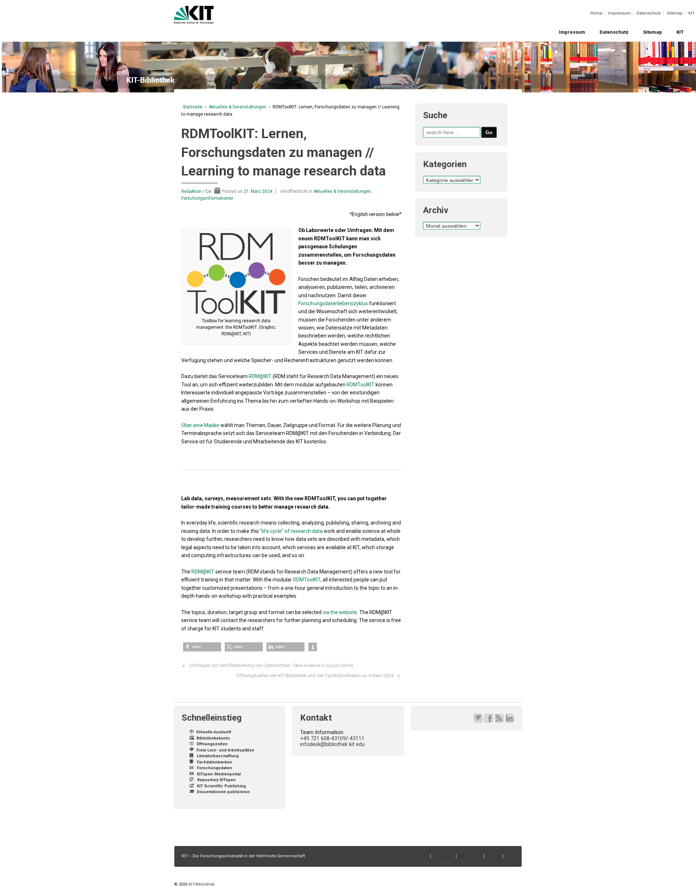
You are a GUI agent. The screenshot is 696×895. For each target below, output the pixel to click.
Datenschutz (649, 13)
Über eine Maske (200, 425)
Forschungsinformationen (207, 198)
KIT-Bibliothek (201, 884)
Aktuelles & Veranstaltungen (237, 106)
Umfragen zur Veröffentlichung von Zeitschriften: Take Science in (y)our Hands (271, 665)
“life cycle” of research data (291, 531)
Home (596, 13)
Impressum (619, 13)
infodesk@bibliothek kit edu (332, 744)
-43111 (356, 738)
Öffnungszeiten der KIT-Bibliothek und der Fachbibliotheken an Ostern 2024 (314, 675)
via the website (340, 612)
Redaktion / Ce (196, 191)
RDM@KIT (260, 376)
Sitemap (675, 13)
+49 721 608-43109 (323, 738)
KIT (691, 13)
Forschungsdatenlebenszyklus (333, 303)
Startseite (192, 106)
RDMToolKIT (360, 385)
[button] (202, 646)
